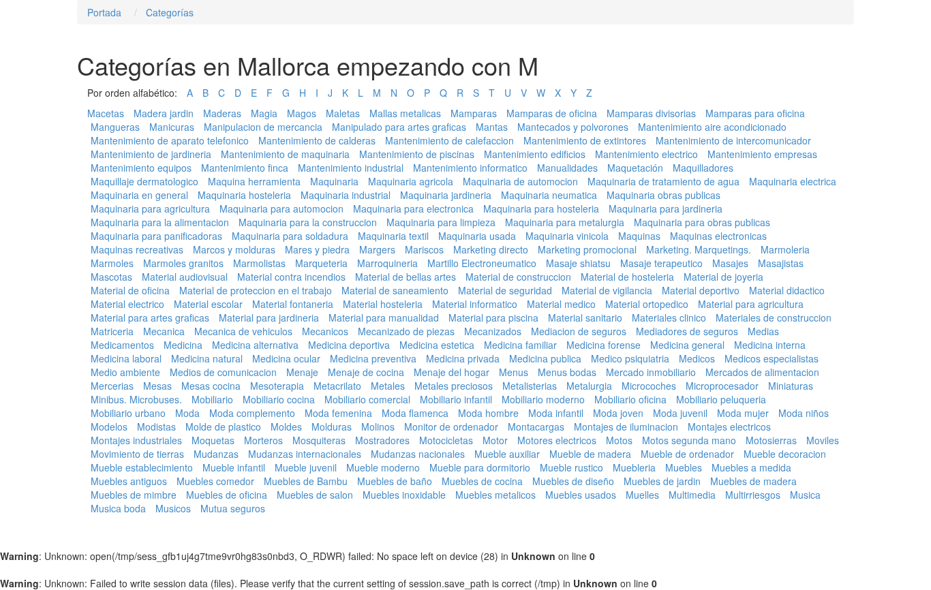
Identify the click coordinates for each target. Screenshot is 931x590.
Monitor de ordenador (451, 426)
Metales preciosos (453, 385)
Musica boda (118, 508)
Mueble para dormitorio (479, 467)
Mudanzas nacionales (418, 454)
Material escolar (208, 304)
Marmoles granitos (183, 263)
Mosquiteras (319, 440)
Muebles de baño (394, 481)
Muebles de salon (315, 494)
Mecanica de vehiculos (243, 331)
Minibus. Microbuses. (136, 399)
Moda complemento (252, 413)
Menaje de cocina (366, 372)
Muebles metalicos (495, 494)
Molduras (331, 426)
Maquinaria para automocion (281, 208)
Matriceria (112, 331)
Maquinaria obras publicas (663, 195)
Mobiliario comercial (367, 399)
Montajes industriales (136, 440)
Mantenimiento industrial (350, 167)
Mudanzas (216, 454)
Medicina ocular (286, 358)
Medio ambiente (125, 372)
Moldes (286, 426)
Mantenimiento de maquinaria (285, 154)
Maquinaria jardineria (445, 195)
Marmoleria (785, 249)
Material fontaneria (292, 304)
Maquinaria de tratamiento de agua (663, 181)
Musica (805, 494)
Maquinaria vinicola (567, 236)
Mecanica (164, 331)
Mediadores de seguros (687, 331)
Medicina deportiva (349, 345)
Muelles (642, 494)
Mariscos (424, 249)
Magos (301, 113)
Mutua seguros (232, 508)
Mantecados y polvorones (572, 127)
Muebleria (634, 467)
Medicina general (687, 345)
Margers (377, 249)
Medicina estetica (436, 345)
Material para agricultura (751, 304)
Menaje (302, 372)
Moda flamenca (415, 413)
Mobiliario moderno (543, 399)
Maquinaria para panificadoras (156, 236)
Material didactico (787, 290)
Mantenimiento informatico (470, 167)
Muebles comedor (215, 481)
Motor (495, 440)
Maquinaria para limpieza (440, 222)
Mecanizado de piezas (406, 331)
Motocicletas (446, 440)
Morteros (263, 440)
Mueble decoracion (785, 454)
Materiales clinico (669, 317)
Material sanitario (585, 317)
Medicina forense (603, 345)
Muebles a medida (751, 467)
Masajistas (781, 263)
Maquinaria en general (139, 195)
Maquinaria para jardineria (665, 208)
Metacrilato (337, 385)
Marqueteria (321, 263)
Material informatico (474, 304)
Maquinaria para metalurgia (564, 222)
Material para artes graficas (150, 317)
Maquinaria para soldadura (290, 236)
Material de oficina (130, 290)
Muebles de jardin (662, 481)
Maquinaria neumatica (549, 195)
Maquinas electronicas (718, 236)
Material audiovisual (185, 276)
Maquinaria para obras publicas (702, 222)
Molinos (378, 426)
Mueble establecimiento (142, 467)
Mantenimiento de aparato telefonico (170, 140)
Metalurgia (589, 385)
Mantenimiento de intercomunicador (733, 140)
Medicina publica (545, 358)
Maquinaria (334, 181)
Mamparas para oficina (755, 113)
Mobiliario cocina (279, 399)
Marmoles (112, 263)
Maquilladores (703, 167)
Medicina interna (770, 345)
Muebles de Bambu (306, 481)
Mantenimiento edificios (534, 154)
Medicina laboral (126, 358)
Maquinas (639, 236)
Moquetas (213, 440)
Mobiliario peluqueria (721, 399)
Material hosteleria (383, 304)
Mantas (492, 127)
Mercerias (112, 385)
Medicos (697, 358)
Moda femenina (338, 413)
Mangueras (115, 127)
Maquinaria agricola (410, 181)
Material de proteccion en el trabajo (255, 290)
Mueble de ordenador (687, 454)
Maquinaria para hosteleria (541, 208)
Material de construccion (518, 276)
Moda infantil (555, 413)
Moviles (822, 440)
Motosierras (771, 440)
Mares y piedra (317, 249)
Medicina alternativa (255, 345)
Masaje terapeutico (661, 263)
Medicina (183, 345)
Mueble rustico (571, 467)
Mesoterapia (277, 385)
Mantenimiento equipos (141, 167)
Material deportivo (700, 290)
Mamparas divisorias (651, 113)
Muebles (683, 467)
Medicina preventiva (373, 358)
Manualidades (567, 167)
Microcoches (649, 385)
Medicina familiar (520, 345)
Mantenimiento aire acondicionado (712, 127)
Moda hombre (488, 413)
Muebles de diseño (573, 481)
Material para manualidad (384, 317)
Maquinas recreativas (137, 249)
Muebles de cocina (482, 481)
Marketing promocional (587, 249)
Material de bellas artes (405, 276)
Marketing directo (490, 249)
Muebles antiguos (129, 481)
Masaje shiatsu (578, 263)
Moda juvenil (680, 413)
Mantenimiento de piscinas (416, 154)
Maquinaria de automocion (520, 181)
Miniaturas (790, 385)
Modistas (156, 426)
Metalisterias (529, 385)
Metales (388, 385)
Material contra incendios (291, 276)
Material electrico (127, 304)
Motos (619, 440)
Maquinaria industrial (346, 195)
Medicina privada (463, 358)
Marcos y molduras (234, 249)
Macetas (105, 113)
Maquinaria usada (477, 236)
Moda (187, 413)
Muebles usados (580, 494)
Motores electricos (556, 440)
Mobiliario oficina (630, 399)
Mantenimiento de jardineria (151, 154)
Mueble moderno (383, 467)
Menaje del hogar (451, 372)
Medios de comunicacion (223, 372)
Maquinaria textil (393, 236)
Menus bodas (567, 372)
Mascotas (111, 276)
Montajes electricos (729, 426)
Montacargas (536, 426)
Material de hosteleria (627, 276)
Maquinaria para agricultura (150, 208)
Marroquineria (387, 263)
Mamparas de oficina (551, 113)
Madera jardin (164, 113)
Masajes (730, 263)
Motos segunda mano (689, 440)
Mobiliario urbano (128, 413)
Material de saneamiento (394, 290)
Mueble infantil (233, 467)
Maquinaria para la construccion (308, 222)
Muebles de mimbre (134, 494)
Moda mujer (743, 413)
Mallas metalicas (405, 113)
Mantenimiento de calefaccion (449, 140)
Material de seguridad (505, 290)
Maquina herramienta (254, 181)
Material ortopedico (646, 304)
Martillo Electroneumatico (481, 263)
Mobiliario (212, 399)
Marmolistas (259, 263)
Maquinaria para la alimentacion (160, 222)
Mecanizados (492, 331)
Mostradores (382, 440)
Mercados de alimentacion (762, 372)
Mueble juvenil (306, 467)
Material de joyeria (723, 276)
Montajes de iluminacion (626, 426)
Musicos (173, 508)
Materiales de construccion (773, 317)
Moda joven (618, 413)
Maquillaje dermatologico (144, 181)
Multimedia (692, 494)
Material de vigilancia (607, 290)
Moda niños (803, 413)
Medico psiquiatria (630, 358)
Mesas (157, 385)
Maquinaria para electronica (413, 208)
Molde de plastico (223, 426)
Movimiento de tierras (137, 454)
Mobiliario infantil (456, 399)
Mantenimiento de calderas (317, 140)
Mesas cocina (211, 385)
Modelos (109, 426)
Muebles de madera (753, 481)
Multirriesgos (752, 494)
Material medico (561, 304)
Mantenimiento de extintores (584, 140)
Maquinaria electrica (792, 181)
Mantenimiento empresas (762, 154)
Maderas (222, 113)
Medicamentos (122, 345)
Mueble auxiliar (507, 454)
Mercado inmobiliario (651, 372)
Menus (513, 372)
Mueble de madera (590, 454)
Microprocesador (722, 385)
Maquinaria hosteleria (244, 195)
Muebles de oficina (226, 494)
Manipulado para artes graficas (399, 127)
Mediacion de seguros (578, 331)
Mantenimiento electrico (646, 154)
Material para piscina (493, 317)
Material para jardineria (269, 317)
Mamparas (474, 113)
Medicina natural (207, 358)
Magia (264, 113)
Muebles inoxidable (404, 494)
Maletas (343, 113)
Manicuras (171, 127)
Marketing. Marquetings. (698, 249)
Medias (763, 331)
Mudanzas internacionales (304, 454)
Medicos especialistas (771, 358)
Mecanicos (325, 331)
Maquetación (635, 167)
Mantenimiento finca (244, 167)
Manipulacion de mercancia (263, 127)
